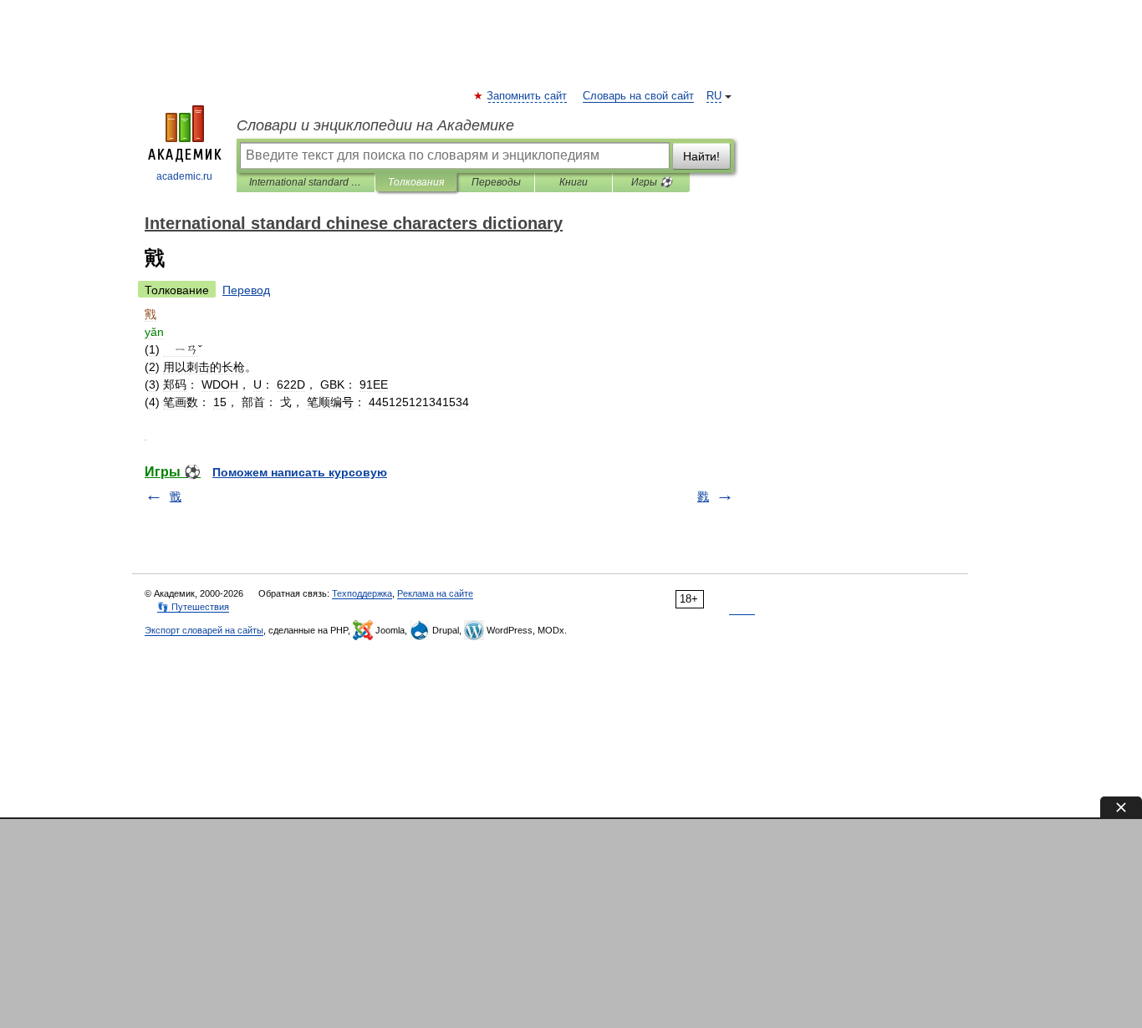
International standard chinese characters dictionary (305, 182)
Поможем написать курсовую (299, 472)
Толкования (416, 182)
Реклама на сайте (435, 593)
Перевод (246, 290)
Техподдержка (362, 593)
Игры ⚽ (651, 182)
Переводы (496, 182)
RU (713, 96)
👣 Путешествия (193, 607)
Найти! (701, 156)
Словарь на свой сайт (638, 96)
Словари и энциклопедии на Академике (375, 125)
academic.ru (184, 176)
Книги (573, 182)
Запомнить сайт (527, 96)
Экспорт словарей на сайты (204, 630)
